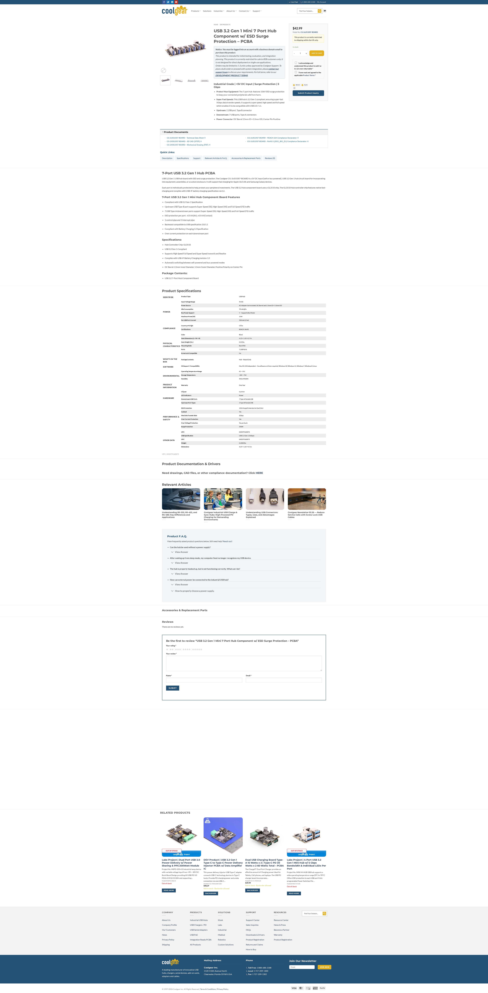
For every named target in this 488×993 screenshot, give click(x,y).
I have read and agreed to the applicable (307, 73)
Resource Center (281, 920)
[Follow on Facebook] (164, 2)
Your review (171, 654)
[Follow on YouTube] (176, 2)
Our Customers (169, 930)
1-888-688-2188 (308, 2)
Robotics (222, 939)
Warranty (278, 935)
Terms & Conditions (208, 989)
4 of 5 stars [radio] (186, 649)
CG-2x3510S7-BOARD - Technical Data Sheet (185, 138)
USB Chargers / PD (198, 925)
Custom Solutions (226, 944)
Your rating (171, 646)
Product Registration (255, 939)
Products (195, 11)
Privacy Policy (168, 939)
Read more (169, 890)
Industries (218, 11)
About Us (230, 11)
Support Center (253, 920)
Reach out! (227, 541)
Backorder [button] (210, 893)
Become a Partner (281, 930)
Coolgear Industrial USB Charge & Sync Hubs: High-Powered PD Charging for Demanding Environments (220, 516)
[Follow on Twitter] (168, 2)
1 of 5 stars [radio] (166, 649)
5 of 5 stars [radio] (196, 649)
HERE (259, 472)
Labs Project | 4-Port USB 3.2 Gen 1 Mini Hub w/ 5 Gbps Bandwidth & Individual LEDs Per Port (306, 864)
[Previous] (164, 49)
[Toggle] (172, 552)
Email (248, 675)
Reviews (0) (270, 158)
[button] (324, 11)
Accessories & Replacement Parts (246, 158)
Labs (220, 925)
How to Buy (251, 949)
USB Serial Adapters (199, 930)
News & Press (280, 925)
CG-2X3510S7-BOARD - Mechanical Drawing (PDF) (188, 145)
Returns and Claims (254, 944)
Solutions (207, 11)
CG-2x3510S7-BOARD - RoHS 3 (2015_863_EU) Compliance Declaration (277, 141)
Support (256, 11)
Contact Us (244, 11)
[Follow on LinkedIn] (172, 2)
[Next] (205, 49)
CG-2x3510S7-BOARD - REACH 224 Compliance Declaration (272, 138)
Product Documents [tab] (176, 132)
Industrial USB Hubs (199, 920)
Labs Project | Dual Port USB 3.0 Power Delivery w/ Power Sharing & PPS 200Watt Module (181, 862)
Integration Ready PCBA (200, 939)
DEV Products (225, 24)
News (164, 935)
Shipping (166, 944)
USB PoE (194, 935)
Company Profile (169, 925)
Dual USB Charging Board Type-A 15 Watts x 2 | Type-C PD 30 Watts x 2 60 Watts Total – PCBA (264, 862)
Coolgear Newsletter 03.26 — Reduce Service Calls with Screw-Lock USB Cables (306, 514)
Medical (221, 935)
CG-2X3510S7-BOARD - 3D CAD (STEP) (183, 141)
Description (167, 158)
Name (169, 675)
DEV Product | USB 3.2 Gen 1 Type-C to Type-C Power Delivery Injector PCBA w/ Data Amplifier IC (223, 864)
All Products (195, 944)
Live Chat (294, 2)
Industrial (222, 930)
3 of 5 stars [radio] (177, 649)
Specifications (183, 158)
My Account (321, 2)
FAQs (248, 930)
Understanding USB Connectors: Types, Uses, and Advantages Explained (262, 514)
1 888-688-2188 (264, 967)
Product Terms (309, 75)
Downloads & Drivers (255, 935)
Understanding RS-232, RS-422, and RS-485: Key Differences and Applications (179, 514)
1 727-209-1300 (261, 971)
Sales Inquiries (252, 925)
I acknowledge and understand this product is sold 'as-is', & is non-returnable (308, 66)
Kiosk (220, 920)
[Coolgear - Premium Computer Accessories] (174, 10)
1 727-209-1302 (259, 974)
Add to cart (317, 53)
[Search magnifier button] (319, 11)
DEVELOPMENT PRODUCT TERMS (231, 75)
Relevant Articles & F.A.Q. (216, 158)
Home (216, 24)
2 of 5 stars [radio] (171, 649)
